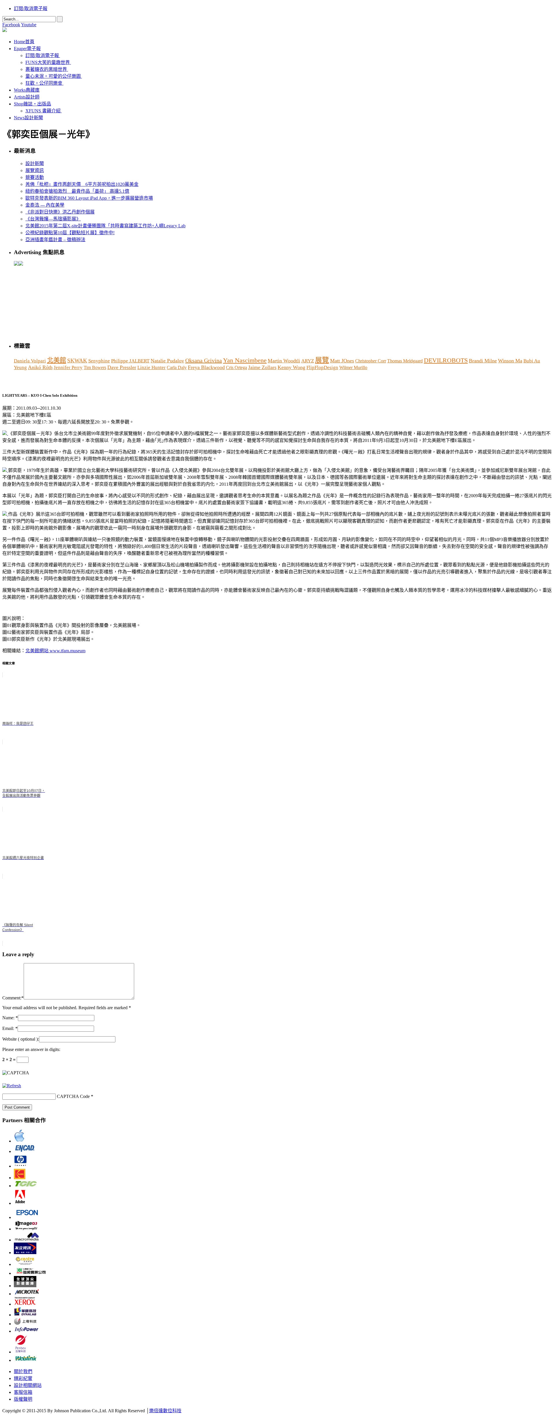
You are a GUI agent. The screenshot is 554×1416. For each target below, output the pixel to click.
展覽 (322, 360)
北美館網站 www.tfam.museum (55, 650)
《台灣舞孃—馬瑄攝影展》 (53, 218)
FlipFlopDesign (322, 367)
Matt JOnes (342, 361)
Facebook (11, 24)
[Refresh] (11, 1085)
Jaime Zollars (262, 367)
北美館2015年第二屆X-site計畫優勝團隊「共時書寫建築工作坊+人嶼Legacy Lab (105, 225)
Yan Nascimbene (245, 360)
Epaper (27, 48)
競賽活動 (34, 177)
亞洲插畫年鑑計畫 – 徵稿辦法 (55, 239)
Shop (32, 103)
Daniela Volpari (30, 361)
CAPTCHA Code (73, 1096)
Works (27, 90)
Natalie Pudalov (167, 361)
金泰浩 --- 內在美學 (44, 205)
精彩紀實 (23, 1378)
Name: (8, 1017)
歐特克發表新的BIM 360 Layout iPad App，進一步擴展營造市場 (89, 198)
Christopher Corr (370, 360)
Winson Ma (510, 361)
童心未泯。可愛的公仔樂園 (53, 76)
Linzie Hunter (151, 367)
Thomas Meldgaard (405, 360)
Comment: (11, 997)
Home (24, 41)
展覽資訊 (34, 170)
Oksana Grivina (203, 360)
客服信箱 (23, 1392)
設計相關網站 (28, 1385)
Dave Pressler (121, 367)
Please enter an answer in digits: (31, 1049)
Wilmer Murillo (353, 367)
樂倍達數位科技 (165, 1410)
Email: (8, 1028)
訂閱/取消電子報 (30, 8)
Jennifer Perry (68, 367)
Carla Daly (177, 367)
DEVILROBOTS (446, 360)
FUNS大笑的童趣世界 (47, 62)
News (28, 117)
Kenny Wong (291, 367)
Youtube (28, 24)
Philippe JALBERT (130, 361)
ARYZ (307, 361)
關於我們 (23, 1371)
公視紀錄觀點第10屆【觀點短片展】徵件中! (70, 232)
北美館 (56, 360)
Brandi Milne (483, 361)
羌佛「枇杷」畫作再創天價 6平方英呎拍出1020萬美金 (81, 184)
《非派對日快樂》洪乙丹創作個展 (60, 211)
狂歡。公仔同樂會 (43, 83)
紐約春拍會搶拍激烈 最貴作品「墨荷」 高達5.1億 (77, 191)
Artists (27, 96)
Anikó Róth (40, 367)
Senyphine (99, 361)
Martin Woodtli (284, 361)
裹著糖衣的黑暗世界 (46, 69)
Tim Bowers (95, 367)
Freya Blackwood (206, 367)
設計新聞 (34, 163)
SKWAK (77, 361)
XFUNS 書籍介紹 (43, 110)
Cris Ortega (236, 367)
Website (20, 1039)
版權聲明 (23, 1399)
